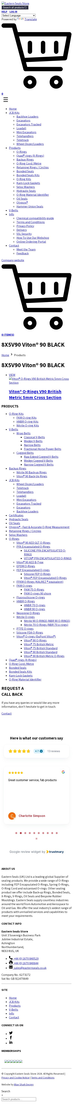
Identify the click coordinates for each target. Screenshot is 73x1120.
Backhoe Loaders (27, 117)
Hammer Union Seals (29, 206)
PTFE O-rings (25, 629)
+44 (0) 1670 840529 (26, 959)
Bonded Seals (25, 171)
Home (13, 109)
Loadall (21, 128)
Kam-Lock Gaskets (28, 183)
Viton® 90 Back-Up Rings (31, 476)
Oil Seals (22, 199)
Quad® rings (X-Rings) (30, 156)
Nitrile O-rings (25, 617)
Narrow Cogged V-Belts (39, 464)
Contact (14, 245)
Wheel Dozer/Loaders (30, 144)
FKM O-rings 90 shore (37, 593)
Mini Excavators (26, 132)
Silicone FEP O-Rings (37, 574)
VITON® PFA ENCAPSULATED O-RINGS (48, 558)
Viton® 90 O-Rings (35, 640)
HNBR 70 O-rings (34, 605)
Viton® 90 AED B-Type (29, 562)
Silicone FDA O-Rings (29, 633)
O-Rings (21, 152)
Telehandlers (25, 136)
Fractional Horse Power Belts (42, 449)
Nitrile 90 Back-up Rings (31, 472)
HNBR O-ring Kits (27, 422)
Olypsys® (22, 202)
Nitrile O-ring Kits (27, 425)
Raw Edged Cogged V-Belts (41, 457)
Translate (31, 19)
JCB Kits (14, 113)
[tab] (16, 833)
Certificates (16, 515)
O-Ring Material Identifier (32, 195)
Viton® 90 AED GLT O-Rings (33, 543)
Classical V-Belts (34, 437)
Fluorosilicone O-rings (30, 597)
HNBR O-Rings (25, 601)
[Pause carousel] (36, 839)
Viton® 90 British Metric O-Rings (44, 656)
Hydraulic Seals (26, 191)
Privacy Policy (25, 226)
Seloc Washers (25, 187)
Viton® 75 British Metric (39, 644)
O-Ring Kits (23, 179)
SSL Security (24, 234)
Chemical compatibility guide (35, 218)
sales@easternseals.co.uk (29, 968)
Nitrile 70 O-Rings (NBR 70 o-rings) (46, 625)
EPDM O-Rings (25, 566)
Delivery (21, 230)
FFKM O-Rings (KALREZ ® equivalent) (39, 582)
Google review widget (25, 852)
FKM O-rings (24, 586)
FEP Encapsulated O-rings (33, 570)
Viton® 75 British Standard (40, 648)
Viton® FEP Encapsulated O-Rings (45, 578)
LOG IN (13, 11)
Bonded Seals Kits (27, 175)
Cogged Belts (25, 453)
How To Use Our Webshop (32, 238)
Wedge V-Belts (33, 441)
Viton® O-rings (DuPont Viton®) (36, 636)
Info (11, 214)
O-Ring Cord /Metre (28, 163)
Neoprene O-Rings (28, 613)
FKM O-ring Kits (26, 418)
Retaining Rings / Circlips (32, 167)
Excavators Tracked (28, 124)
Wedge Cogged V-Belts (38, 461)
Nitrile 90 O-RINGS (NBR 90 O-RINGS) (47, 621)
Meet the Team (26, 249)
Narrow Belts (32, 445)
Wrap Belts (23, 433)
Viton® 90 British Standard (40, 652)
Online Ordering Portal (31, 242)
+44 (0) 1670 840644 (25, 963)
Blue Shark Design (24, 1084)
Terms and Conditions (30, 222)
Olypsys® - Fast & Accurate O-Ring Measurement (39, 527)
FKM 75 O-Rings (34, 590)
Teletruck (22, 140)
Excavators (23, 120)
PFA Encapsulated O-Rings (33, 547)
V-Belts (13, 210)
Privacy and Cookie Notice (15, 1077)
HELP (4, 11)
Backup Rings (25, 160)
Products (15, 148)
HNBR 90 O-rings (34, 609)
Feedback (22, 253)
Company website (12, 260)
